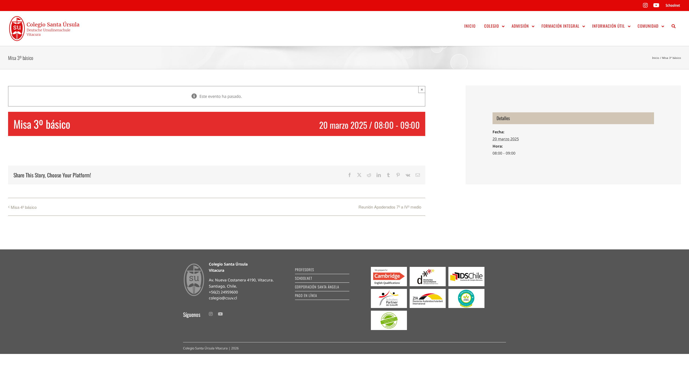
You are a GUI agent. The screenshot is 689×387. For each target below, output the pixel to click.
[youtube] (220, 314)
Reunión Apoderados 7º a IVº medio (389, 207)
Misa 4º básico (24, 207)
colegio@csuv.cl (223, 297)
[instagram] (211, 314)
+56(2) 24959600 (223, 292)
